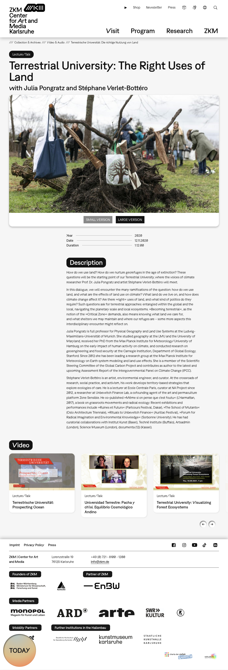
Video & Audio (56, 42)
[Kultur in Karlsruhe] (180, 612)
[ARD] (72, 612)
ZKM (211, 31)
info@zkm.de (100, 562)
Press (171, 7)
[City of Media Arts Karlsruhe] (211, 656)
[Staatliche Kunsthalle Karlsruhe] (152, 639)
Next (212, 524)
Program (143, 31)
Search (215, 7)
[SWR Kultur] (155, 612)
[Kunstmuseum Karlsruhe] (115, 639)
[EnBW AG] (101, 586)
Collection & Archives (27, 42)
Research (179, 31)
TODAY (19, 650)
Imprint (14, 545)
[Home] (32, 18)
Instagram (184, 545)
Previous (203, 524)
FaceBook (173, 545)
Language (204, 7)
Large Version (130, 220)
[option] (42, 483)
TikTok (204, 545)
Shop (136, 7)
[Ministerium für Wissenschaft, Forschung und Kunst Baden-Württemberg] (28, 586)
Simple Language (184, 7)
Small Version (98, 220)
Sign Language (194, 7)
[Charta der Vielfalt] (178, 656)
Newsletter (154, 7)
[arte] (116, 612)
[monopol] (28, 613)
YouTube (194, 545)
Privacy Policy (34, 545)
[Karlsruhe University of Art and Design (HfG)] (70, 639)
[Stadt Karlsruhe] (61, 585)
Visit (112, 31)
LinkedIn (215, 545)
